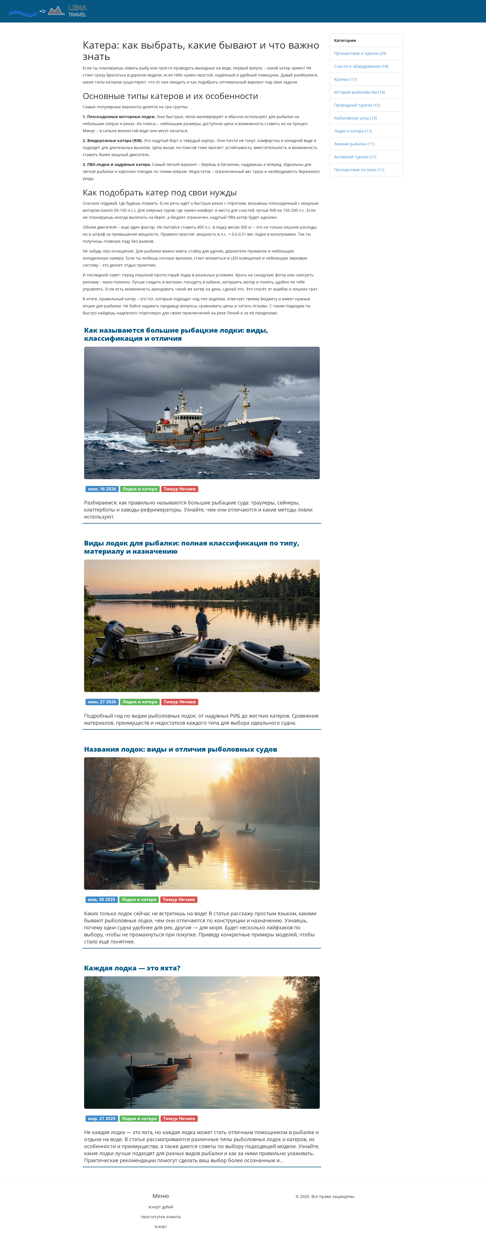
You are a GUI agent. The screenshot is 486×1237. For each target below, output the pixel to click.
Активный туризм (355, 156)
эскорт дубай (160, 1206)
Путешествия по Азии (359, 169)
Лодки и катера (353, 131)
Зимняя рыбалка (354, 144)
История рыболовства (359, 92)
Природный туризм (357, 105)
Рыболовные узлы (355, 118)
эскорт (160, 1226)
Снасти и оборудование (361, 66)
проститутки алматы (161, 1216)
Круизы (345, 79)
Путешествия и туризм (360, 53)
